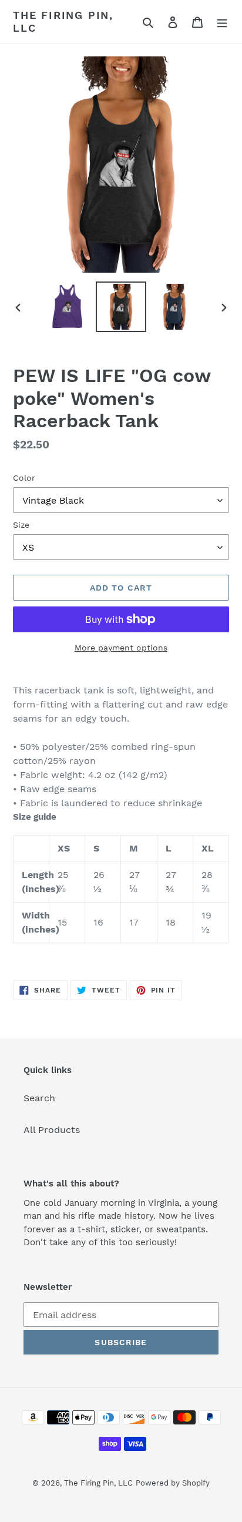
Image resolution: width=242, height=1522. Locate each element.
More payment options (121, 647)
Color (24, 477)
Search (39, 1098)
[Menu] (222, 22)
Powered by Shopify (173, 1483)
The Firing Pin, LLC (63, 21)
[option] (68, 307)
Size (21, 524)
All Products (51, 1129)
